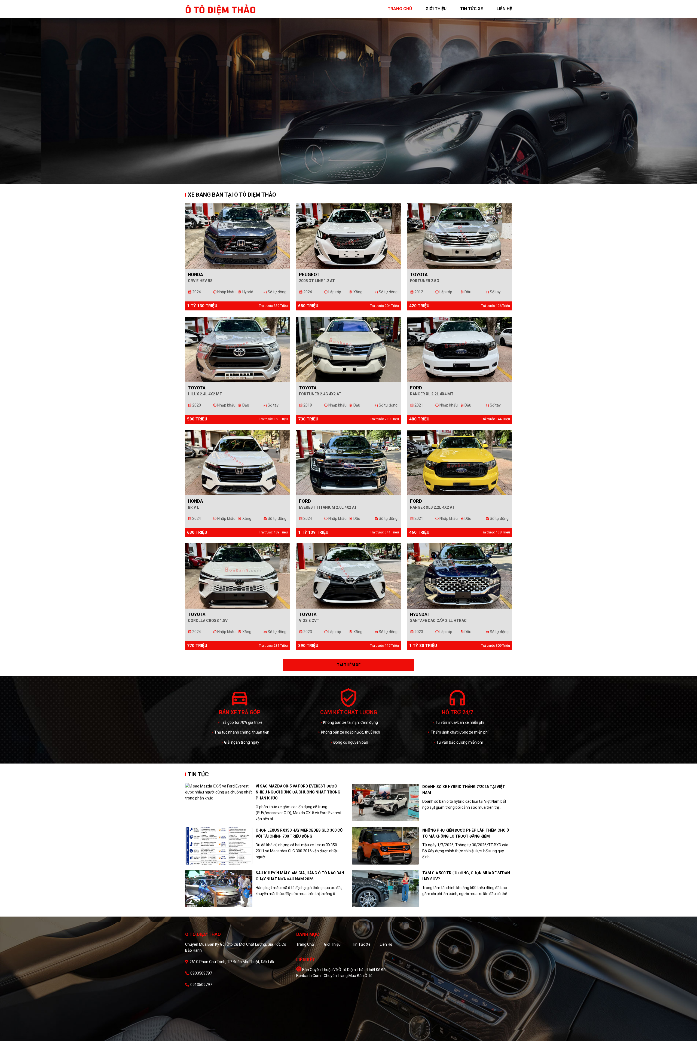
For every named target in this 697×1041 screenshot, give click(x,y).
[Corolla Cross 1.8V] (237, 575)
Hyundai (419, 614)
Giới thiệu (332, 944)
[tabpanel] (348, 92)
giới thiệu (436, 8)
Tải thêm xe (348, 665)
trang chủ (400, 8)
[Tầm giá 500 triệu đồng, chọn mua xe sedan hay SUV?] (385, 888)
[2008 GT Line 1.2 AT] (348, 235)
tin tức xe (471, 8)
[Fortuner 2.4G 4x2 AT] (348, 349)
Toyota (419, 274)
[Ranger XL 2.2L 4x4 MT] (459, 349)
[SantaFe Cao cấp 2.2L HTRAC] (459, 575)
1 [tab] (344, 179)
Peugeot (309, 274)
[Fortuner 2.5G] (459, 235)
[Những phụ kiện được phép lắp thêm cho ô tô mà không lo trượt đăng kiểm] (385, 846)
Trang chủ (305, 944)
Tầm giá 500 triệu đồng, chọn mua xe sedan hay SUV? (466, 876)
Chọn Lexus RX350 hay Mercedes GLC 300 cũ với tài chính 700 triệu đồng (299, 833)
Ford (416, 387)
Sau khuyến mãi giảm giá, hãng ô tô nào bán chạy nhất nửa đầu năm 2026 (300, 876)
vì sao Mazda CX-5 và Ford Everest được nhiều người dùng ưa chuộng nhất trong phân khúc (298, 792)
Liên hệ (386, 944)
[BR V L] (237, 462)
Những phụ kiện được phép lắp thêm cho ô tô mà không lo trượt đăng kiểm (465, 833)
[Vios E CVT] (348, 575)
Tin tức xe (361, 944)
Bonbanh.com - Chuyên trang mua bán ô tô (334, 975)
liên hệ (504, 8)
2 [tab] (352, 179)
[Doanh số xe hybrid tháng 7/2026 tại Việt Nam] (385, 802)
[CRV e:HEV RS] (237, 235)
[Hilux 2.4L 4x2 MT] (237, 349)
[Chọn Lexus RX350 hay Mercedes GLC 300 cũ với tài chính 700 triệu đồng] (218, 846)
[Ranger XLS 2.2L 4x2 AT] (459, 462)
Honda (195, 274)
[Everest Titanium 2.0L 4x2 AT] (348, 462)
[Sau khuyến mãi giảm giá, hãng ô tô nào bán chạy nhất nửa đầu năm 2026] (218, 888)
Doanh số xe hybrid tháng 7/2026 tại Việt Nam (463, 789)
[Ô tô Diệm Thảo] (220, 9)
